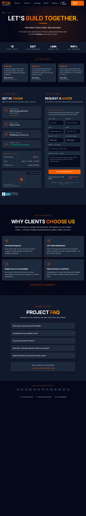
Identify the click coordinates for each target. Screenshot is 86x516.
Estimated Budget (71, 136)
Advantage (37, 3)
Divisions (27, 3)
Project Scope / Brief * (56, 153)
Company (54, 3)
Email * (51, 127)
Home (3, 12)
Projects (46, 3)
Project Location (54, 144)
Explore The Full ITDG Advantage (42, 285)
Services (16, 3)
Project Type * (53, 136)
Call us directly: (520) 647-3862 (44, 368)
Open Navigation (13, 115)
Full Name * (52, 119)
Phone (67, 127)
